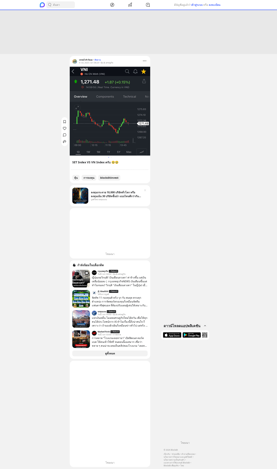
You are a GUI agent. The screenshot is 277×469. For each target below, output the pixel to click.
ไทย (182, 465)
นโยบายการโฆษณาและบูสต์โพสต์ (178, 457)
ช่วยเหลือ (176, 454)
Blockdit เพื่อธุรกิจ (171, 465)
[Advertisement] (138, 32)
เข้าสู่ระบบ (197, 5)
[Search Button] (49, 4)
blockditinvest (109, 177)
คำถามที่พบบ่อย (188, 454)
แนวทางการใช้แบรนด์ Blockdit (177, 462)
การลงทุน (89, 177)
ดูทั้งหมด (110, 353)
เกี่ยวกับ (167, 454)
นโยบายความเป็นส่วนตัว (174, 459)
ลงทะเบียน (214, 5)
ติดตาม (98, 59)
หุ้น (76, 177)
